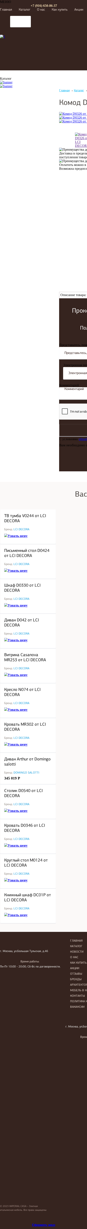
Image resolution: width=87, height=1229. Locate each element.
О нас (41, 9)
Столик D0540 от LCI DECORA (23, 793)
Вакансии (77, 1007)
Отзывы (76, 974)
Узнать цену (18, 536)
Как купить (60, 9)
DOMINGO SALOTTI (26, 772)
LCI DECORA (21, 529)
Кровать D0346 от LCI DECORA (24, 828)
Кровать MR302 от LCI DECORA (25, 727)
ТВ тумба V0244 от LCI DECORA (25, 518)
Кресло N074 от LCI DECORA (22, 692)
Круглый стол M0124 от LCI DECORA (26, 863)
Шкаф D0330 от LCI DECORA (22, 588)
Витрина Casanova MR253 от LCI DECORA (25, 657)
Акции (78, 9)
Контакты (77, 996)
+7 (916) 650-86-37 (44, 5)
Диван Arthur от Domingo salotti (27, 762)
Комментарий (69, 385)
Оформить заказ (43, 1225)
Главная (6, 9)
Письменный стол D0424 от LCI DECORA (26, 553)
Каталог (24, 9)
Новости (76, 951)
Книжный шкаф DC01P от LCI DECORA (27, 897)
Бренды (76, 979)
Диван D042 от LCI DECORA (21, 623)
